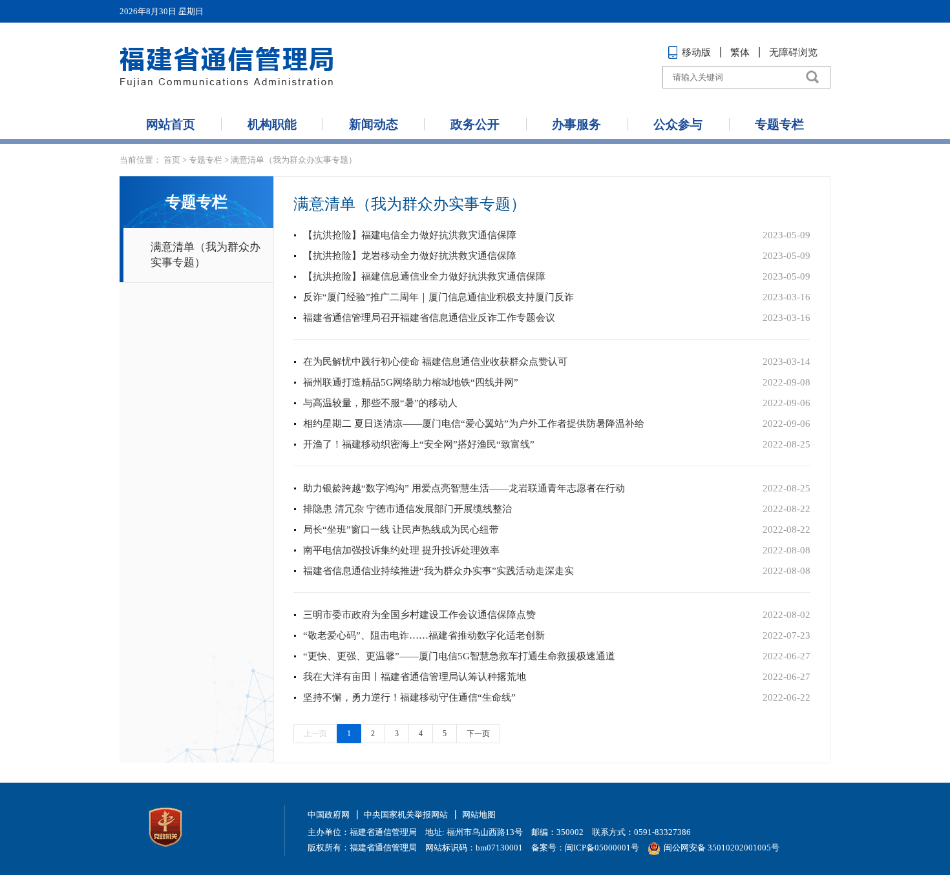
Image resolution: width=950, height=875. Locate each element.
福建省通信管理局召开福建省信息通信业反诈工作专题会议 (429, 318)
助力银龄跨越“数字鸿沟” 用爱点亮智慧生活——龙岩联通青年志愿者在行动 (464, 488)
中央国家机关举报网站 (406, 814)
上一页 (315, 733)
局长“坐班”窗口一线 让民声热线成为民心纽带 (401, 529)
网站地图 (479, 814)
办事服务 (576, 124)
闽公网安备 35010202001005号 (721, 847)
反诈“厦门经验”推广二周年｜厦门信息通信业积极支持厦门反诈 (438, 297)
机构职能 (272, 124)
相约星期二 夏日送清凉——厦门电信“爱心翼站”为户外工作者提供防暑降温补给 (473, 423)
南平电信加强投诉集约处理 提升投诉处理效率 (401, 550)
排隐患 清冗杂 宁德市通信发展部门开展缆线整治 (407, 509)
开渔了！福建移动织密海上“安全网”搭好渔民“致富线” (418, 444)
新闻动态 (373, 124)
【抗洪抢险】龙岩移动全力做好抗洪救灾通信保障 (409, 256)
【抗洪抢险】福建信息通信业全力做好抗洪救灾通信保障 (424, 276)
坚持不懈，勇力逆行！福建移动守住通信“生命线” (409, 697)
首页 (172, 160)
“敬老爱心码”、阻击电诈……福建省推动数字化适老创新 (424, 635)
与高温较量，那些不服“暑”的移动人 (380, 403)
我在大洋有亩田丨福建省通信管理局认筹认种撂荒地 (414, 677)
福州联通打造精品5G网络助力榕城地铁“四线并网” (410, 382)
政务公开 (475, 124)
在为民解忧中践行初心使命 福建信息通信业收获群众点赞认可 (435, 361)
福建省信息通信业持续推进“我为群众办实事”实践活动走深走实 (438, 571)
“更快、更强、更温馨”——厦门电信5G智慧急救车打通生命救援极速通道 (459, 656)
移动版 (696, 52)
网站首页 (170, 124)
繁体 (740, 52)
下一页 (478, 733)
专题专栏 (779, 124)
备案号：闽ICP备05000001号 (585, 847)
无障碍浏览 (793, 52)
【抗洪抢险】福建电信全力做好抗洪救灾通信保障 (409, 235)
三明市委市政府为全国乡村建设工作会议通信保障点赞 (419, 615)
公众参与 (677, 124)
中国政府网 (329, 814)
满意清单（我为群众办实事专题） (294, 160)
